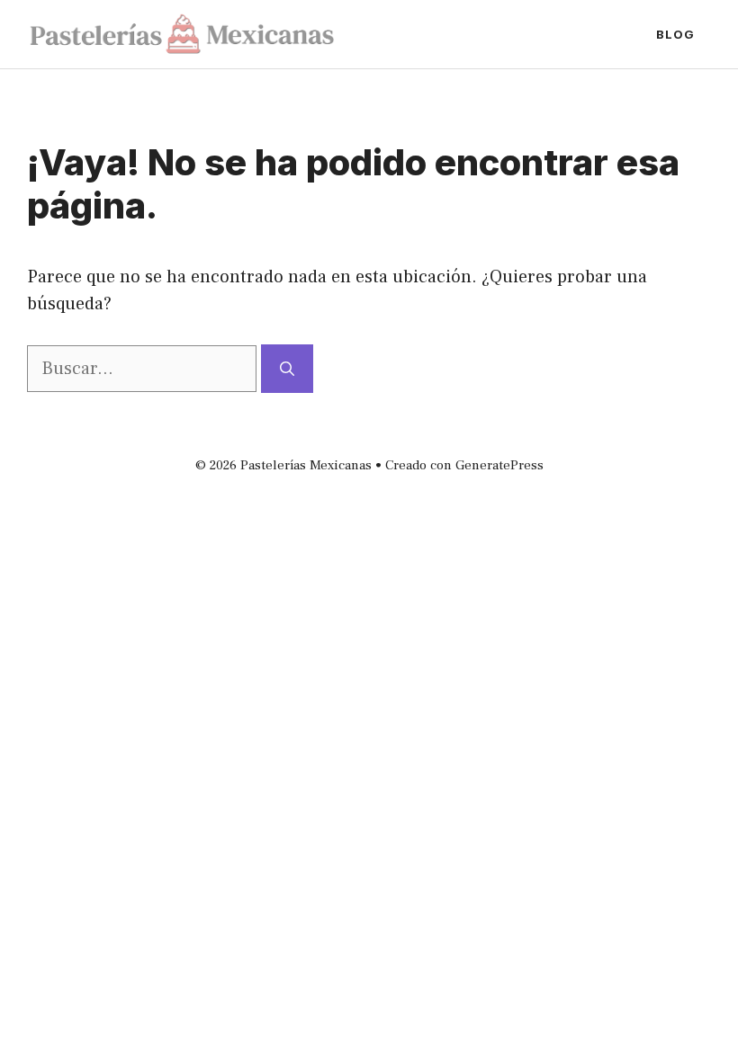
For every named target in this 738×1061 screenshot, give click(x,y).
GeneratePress (499, 465)
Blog (675, 34)
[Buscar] (287, 368)
